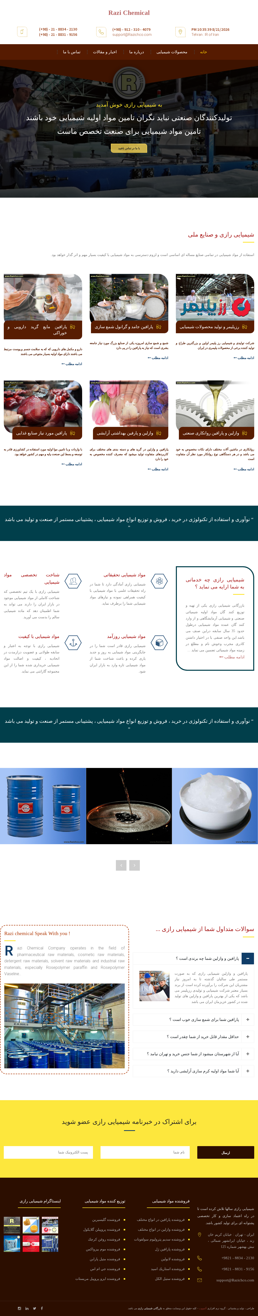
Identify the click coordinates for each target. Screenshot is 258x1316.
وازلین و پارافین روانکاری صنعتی (211, 433)
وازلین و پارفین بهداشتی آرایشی (125, 433)
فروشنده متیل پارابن (105, 1259)
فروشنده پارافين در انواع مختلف (161, 1220)
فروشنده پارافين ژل (170, 1249)
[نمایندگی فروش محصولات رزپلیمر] (50, 1225)
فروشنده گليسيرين (106, 1220)
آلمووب (203, 1308)
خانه (203, 52)
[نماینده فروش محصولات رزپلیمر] (31, 1243)
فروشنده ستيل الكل (170, 1279)
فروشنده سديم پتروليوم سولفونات (159, 1239)
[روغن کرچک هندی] (50, 1243)
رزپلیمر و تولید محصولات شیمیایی (209, 326)
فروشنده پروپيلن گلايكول (101, 1229)
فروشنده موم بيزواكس (103, 1249)
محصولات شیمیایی (171, 52)
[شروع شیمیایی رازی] (12, 1225)
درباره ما (136, 52)
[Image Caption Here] (64, 1025)
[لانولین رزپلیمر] (31, 1225)
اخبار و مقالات (105, 52)
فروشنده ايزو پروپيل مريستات (97, 1279)
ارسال (225, 1153)
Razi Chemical (129, 12)
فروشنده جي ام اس (105, 1269)
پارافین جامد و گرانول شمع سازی (124, 326)
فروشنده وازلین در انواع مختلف (161, 1229)
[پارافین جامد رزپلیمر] (12, 1243)
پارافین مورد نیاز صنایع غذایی (41, 433)
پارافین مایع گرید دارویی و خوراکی (37, 329)
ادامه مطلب (245, 358)
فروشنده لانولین (173, 1259)
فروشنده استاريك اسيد (168, 1269)
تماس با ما (71, 52)
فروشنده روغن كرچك (104, 1239)
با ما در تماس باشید (129, 148)
